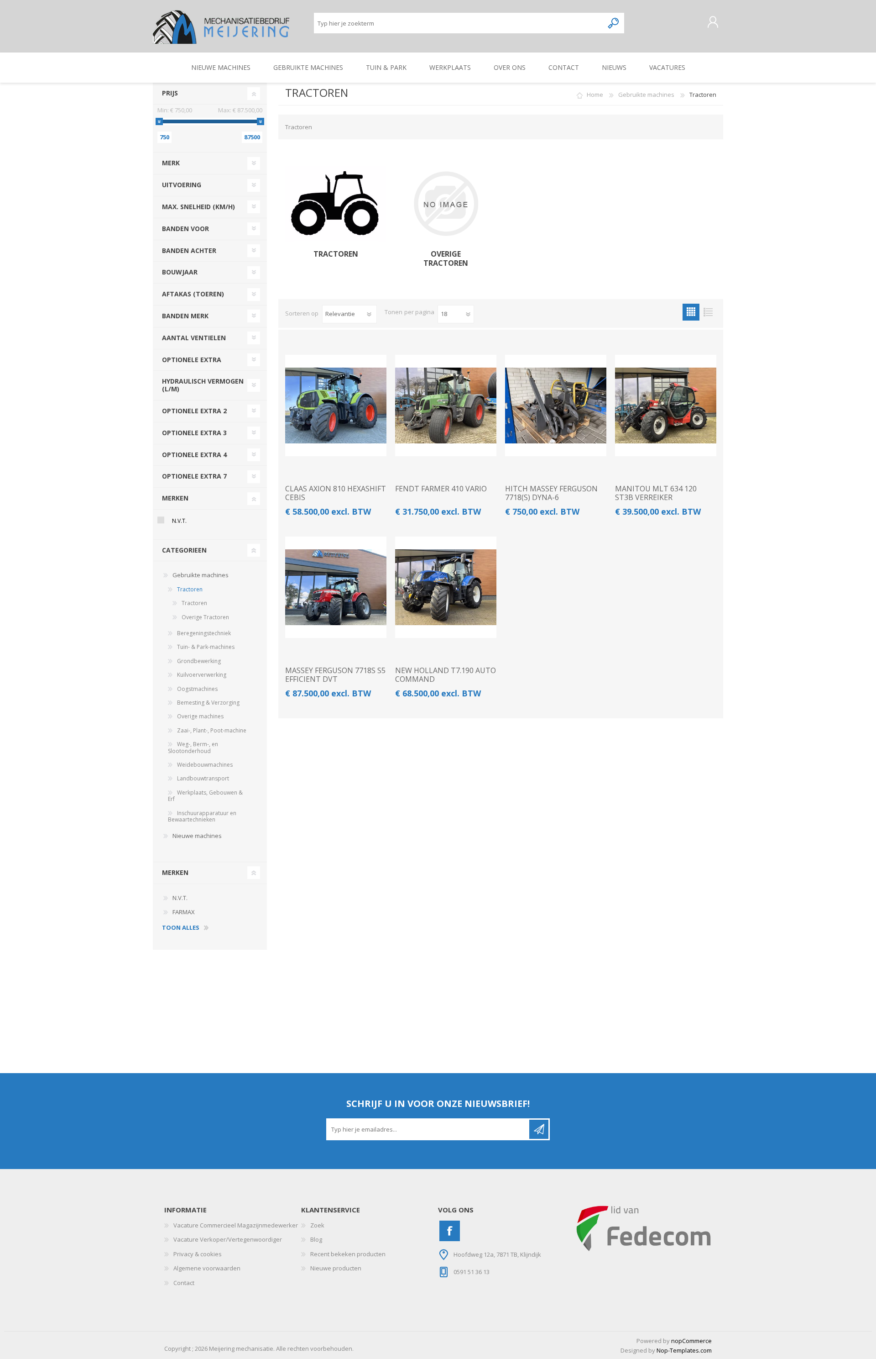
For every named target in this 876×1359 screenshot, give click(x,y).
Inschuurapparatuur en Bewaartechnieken (202, 816)
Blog (316, 1239)
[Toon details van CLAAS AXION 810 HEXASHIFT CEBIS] (335, 405)
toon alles (180, 928)
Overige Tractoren (445, 258)
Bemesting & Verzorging (208, 702)
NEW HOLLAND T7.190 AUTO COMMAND (445, 675)
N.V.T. (179, 521)
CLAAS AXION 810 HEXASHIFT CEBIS (335, 493)
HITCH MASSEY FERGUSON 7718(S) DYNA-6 (551, 493)
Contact (183, 1283)
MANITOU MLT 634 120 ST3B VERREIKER (656, 493)
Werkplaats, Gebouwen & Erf (205, 796)
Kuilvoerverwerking (201, 675)
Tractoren (335, 254)
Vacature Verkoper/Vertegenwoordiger (227, 1239)
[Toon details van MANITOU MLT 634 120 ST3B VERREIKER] (665, 405)
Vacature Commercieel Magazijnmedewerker (235, 1225)
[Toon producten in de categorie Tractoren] (335, 203)
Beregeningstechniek (204, 633)
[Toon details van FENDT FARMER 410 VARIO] (445, 405)
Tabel (691, 312)
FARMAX (183, 912)
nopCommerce (691, 1341)
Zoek (317, 1225)
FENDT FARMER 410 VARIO (441, 489)
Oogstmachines (197, 689)
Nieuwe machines (197, 836)
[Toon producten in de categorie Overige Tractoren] (445, 203)
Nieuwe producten (335, 1268)
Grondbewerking (199, 661)
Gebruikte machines (200, 575)
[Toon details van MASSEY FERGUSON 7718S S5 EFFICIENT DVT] (335, 587)
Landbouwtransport (203, 778)
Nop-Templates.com (684, 1350)
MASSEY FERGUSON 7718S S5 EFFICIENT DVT (335, 675)
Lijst (707, 312)
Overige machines (200, 716)
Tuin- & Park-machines (206, 647)
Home (595, 94)
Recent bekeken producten (348, 1254)
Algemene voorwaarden (206, 1268)
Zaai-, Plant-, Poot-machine (211, 730)
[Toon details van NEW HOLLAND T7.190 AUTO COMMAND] (445, 587)
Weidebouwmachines (205, 765)
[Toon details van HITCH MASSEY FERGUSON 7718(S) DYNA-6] (555, 405)
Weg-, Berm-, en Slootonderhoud (193, 747)
